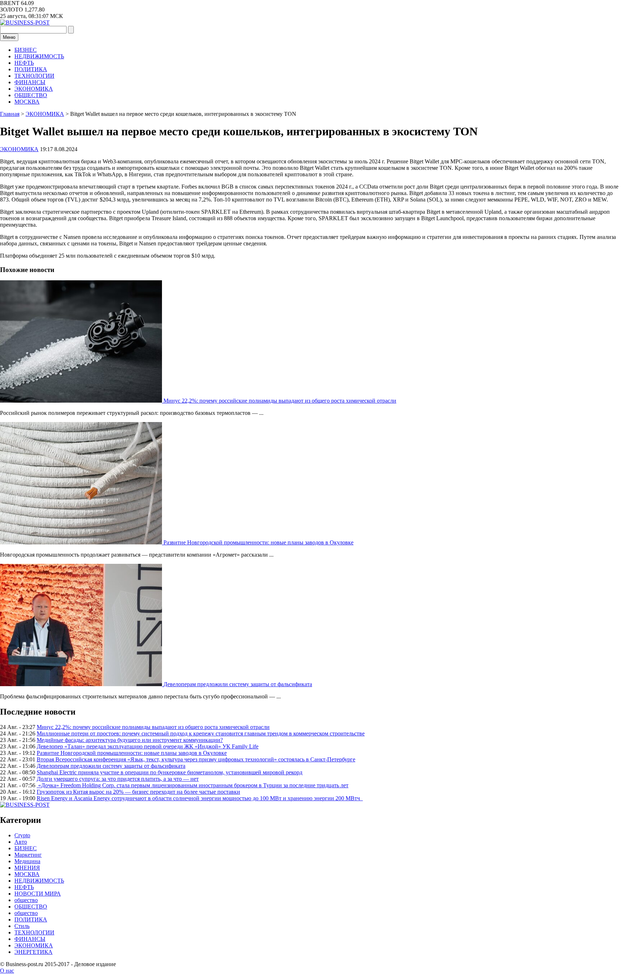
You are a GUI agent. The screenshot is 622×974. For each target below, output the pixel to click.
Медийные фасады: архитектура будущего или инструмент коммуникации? (130, 740)
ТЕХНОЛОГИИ (34, 76)
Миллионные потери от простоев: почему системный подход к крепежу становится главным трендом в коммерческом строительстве (201, 733)
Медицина (27, 861)
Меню (9, 37)
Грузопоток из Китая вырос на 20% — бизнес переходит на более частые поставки (138, 792)
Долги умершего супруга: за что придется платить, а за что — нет (118, 779)
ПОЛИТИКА (30, 69)
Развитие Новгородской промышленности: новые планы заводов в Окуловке (258, 542)
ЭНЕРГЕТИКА (33, 952)
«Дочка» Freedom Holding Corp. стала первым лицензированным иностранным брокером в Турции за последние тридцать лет (192, 785)
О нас (7, 971)
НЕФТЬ (24, 63)
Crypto (22, 835)
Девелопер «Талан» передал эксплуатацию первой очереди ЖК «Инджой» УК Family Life (147, 746)
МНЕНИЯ (27, 868)
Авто (20, 842)
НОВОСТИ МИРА (37, 894)
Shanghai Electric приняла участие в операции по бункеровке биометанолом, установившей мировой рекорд (169, 772)
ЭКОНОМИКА (33, 89)
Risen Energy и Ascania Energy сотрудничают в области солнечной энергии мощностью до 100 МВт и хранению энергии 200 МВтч (200, 798)
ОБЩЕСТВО (30, 95)
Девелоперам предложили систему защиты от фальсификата (237, 684)
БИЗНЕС (25, 50)
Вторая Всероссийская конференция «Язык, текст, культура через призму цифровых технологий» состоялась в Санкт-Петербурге (196, 759)
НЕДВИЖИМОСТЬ (39, 56)
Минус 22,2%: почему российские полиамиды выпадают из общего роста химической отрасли (279, 401)
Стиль (22, 926)
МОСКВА (27, 102)
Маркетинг (28, 855)
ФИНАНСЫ (29, 82)
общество (26, 900)
